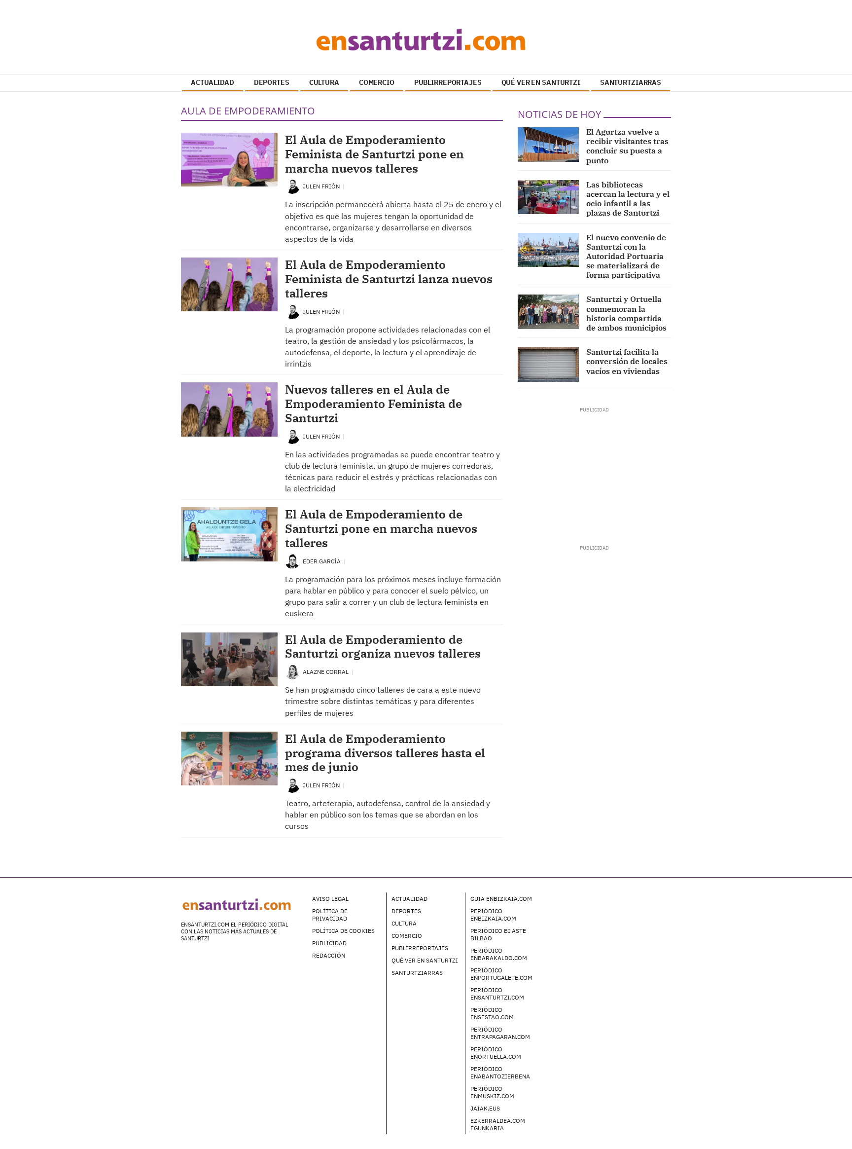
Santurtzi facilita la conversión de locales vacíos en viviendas (627, 361)
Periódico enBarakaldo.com (498, 954)
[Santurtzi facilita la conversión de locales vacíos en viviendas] (548, 364)
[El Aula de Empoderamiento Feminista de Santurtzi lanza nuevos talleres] (229, 284)
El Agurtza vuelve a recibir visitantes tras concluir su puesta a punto (627, 146)
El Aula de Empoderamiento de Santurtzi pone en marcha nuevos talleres (381, 528)
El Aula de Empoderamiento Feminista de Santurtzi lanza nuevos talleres (389, 279)
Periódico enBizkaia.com (493, 914)
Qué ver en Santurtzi (424, 960)
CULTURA (324, 82)
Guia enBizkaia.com (501, 898)
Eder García (322, 561)
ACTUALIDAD (212, 82)
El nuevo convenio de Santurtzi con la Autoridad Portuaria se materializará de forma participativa (626, 256)
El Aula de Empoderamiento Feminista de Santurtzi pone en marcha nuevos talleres (374, 154)
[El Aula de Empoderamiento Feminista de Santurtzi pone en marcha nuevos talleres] (229, 159)
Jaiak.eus (485, 1108)
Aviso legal (330, 898)
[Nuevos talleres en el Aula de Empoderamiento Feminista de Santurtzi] (229, 409)
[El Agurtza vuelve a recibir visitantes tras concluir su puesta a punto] (548, 144)
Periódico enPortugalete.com (501, 973)
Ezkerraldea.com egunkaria (497, 1124)
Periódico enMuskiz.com (492, 1092)
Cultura (404, 923)
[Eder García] (292, 560)
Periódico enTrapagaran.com (500, 1033)
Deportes (406, 911)
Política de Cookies (343, 930)
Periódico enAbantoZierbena (500, 1072)
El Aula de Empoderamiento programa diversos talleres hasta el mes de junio (385, 753)
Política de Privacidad (330, 914)
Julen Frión (322, 186)
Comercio (406, 935)
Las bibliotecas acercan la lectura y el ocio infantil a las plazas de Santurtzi (628, 199)
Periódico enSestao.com (492, 1013)
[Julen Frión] (292, 185)
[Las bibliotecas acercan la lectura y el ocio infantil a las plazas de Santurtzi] (548, 197)
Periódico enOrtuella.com (495, 1052)
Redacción (328, 955)
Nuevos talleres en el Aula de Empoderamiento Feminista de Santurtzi (373, 403)
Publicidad (329, 943)
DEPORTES (271, 82)
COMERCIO (376, 82)
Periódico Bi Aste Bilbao (498, 934)
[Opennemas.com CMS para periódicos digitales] (609, 908)
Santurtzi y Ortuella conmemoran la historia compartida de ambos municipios (626, 313)
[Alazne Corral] (292, 671)
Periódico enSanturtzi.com (497, 993)
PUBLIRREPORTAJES (448, 82)
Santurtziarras (417, 972)
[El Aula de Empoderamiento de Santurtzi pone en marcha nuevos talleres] (229, 534)
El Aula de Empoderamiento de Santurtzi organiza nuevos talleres (383, 646)
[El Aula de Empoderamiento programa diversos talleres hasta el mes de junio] (229, 758)
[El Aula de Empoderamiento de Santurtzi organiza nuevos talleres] (229, 659)
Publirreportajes (419, 948)
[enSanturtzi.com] (426, 39)
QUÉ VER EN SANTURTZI (540, 82)
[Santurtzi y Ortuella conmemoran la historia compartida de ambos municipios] (548, 312)
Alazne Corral (326, 671)
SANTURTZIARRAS (630, 82)
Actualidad (409, 898)
